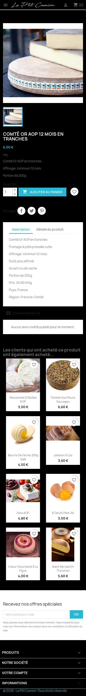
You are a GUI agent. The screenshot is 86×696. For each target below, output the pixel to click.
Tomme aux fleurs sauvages (63, 399)
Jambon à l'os (63, 455)
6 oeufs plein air (63, 513)
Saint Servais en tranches (63, 568)
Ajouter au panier (42, 191)
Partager (21, 211)
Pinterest (42, 211)
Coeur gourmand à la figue (23, 568)
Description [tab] (21, 229)
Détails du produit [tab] (50, 229)
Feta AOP (23, 513)
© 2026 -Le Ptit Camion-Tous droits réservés (35, 691)
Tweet (32, 211)
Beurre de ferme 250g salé (23, 457)
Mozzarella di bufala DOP (23, 399)
